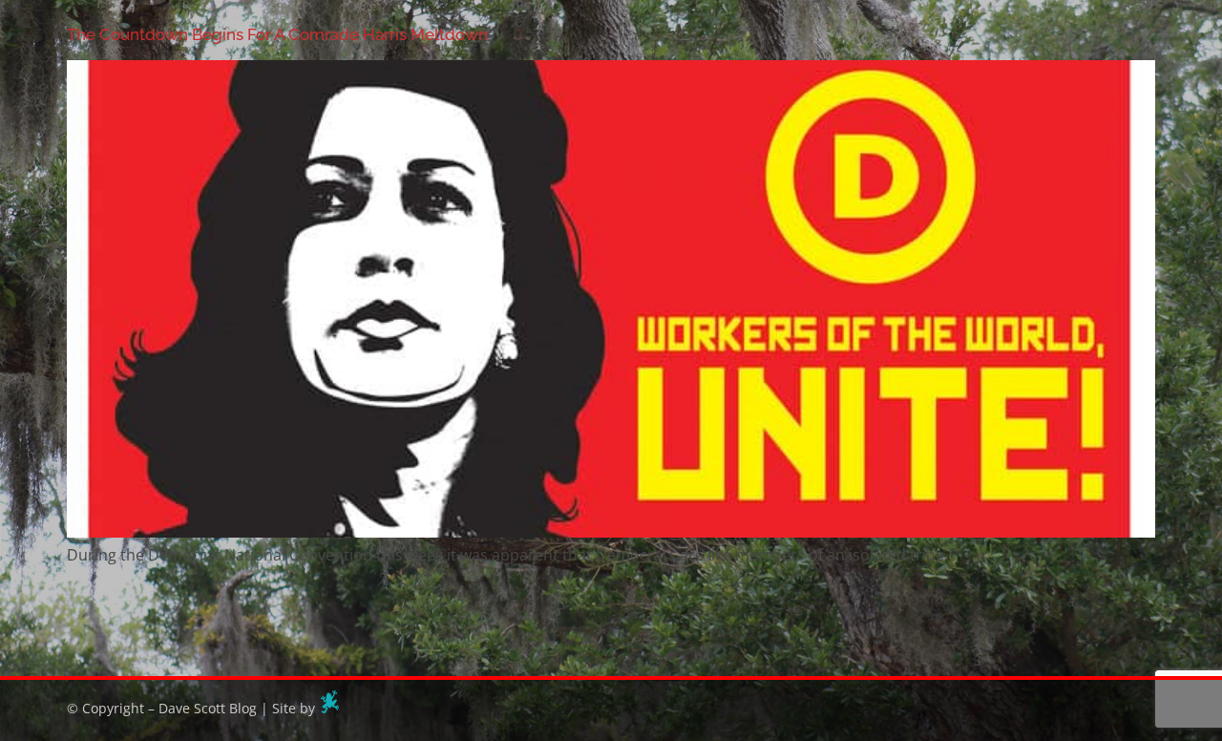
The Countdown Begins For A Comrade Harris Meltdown (277, 34)
